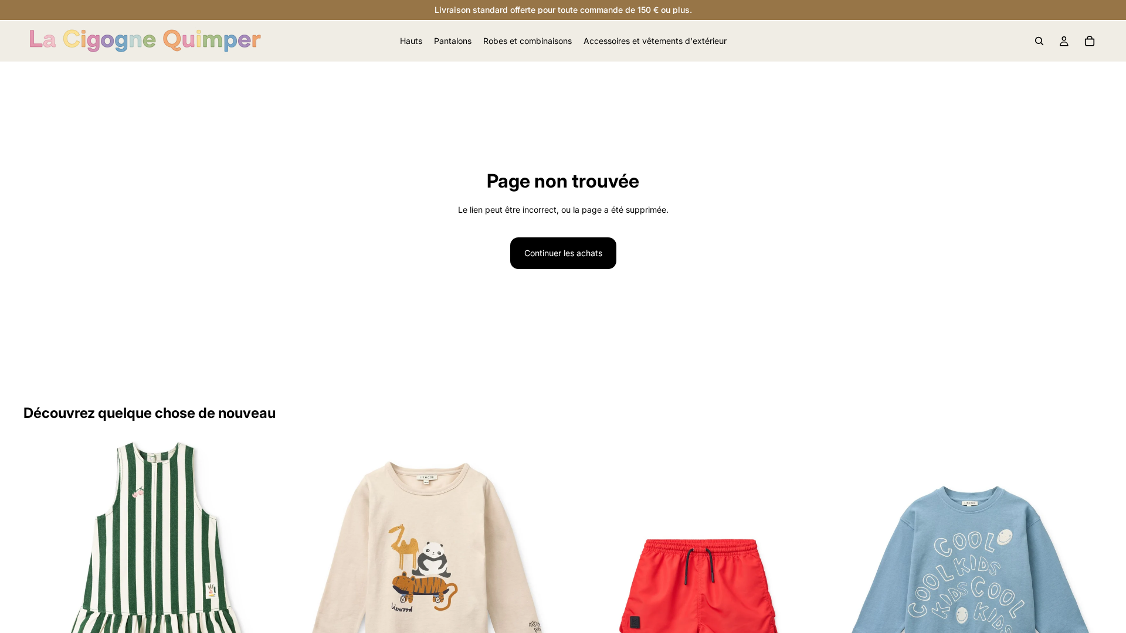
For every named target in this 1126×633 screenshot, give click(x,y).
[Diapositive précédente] (41, 574)
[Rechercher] (1039, 41)
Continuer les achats (563, 253)
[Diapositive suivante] (270, 574)
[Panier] (1090, 41)
